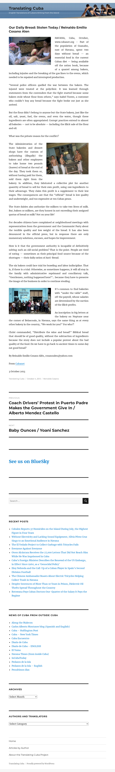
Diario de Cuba (20, 642)
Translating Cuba (26, 8)
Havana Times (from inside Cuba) (30, 654)
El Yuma (16, 650)
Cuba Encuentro (20, 638)
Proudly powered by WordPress (40, 763)
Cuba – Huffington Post (25, 630)
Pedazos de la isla (21, 661)
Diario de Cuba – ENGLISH (26, 646)
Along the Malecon (22, 622)
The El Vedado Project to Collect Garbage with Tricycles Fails (45, 544)
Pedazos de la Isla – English (27, 665)
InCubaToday (19, 658)
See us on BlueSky (29, 461)
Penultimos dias (20, 669)
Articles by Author (19, 748)
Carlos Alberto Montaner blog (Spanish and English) (41, 626)
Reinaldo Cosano (51, 379)
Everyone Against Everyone (27, 548)
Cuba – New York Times (25, 634)
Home (12, 741)
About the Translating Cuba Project (28, 755)
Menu (100, 10)
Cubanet (20, 363)
